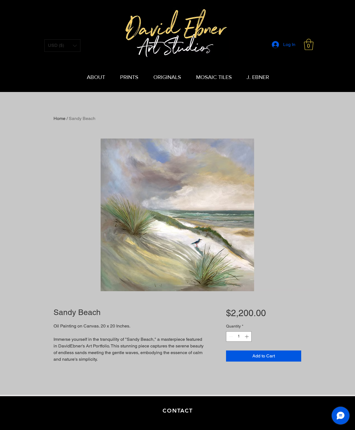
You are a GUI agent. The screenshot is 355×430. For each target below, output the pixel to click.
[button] (308, 44)
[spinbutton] (239, 336)
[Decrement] (230, 336)
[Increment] (247, 336)
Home (59, 118)
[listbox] (62, 45)
